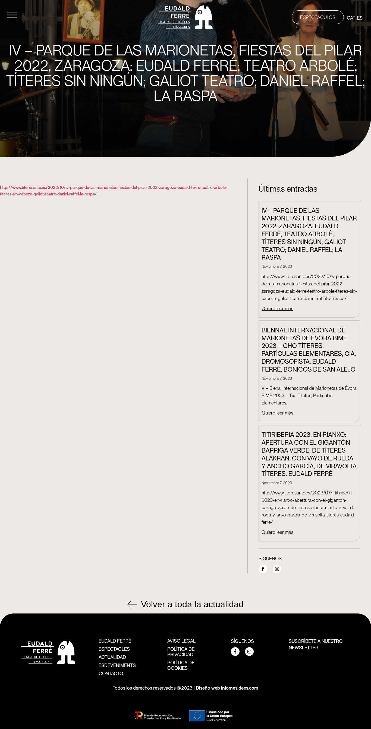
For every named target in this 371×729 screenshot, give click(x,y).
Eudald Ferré (115, 640)
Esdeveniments (117, 665)
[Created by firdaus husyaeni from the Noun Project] (12, 16)
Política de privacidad (180, 651)
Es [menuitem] (360, 17)
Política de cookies (180, 665)
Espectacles (114, 649)
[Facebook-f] (263, 569)
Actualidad (112, 657)
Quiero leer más (277, 308)
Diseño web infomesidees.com (227, 687)
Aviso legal (181, 640)
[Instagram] (277, 569)
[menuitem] (351, 17)
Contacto (111, 673)
